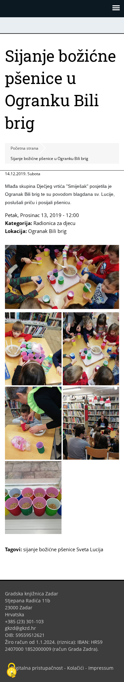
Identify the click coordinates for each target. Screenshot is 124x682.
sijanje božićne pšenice (49, 549)
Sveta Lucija (89, 549)
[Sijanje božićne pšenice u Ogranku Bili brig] (62, 307)
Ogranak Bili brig (47, 231)
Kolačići (75, 668)
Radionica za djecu (54, 223)
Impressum (100, 668)
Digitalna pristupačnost (37, 668)
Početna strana (24, 148)
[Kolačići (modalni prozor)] (11, 670)
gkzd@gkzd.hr (23, 628)
